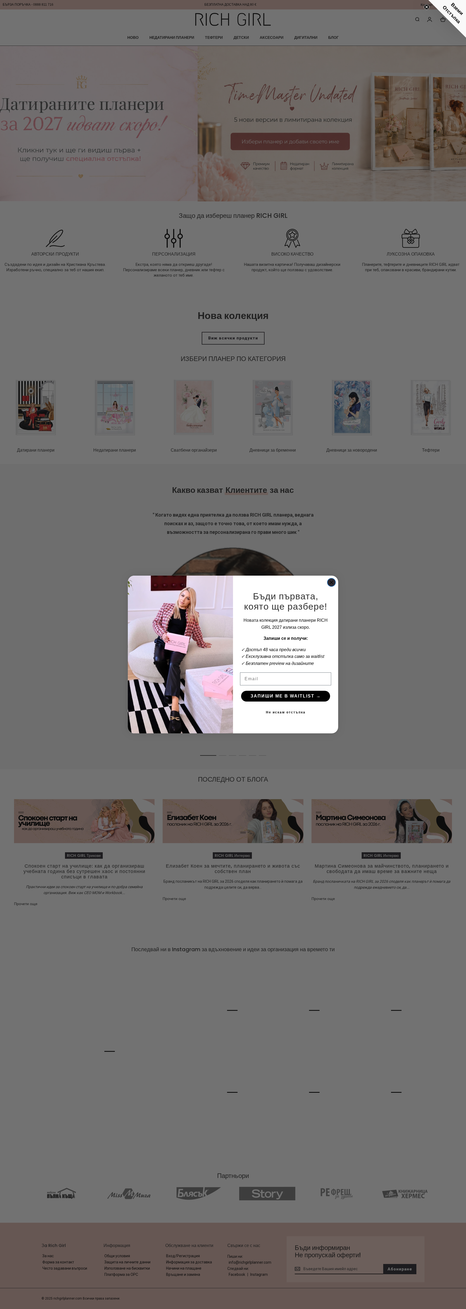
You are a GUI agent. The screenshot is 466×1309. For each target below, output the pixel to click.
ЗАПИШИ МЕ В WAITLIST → (286, 696)
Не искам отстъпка (286, 712)
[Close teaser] (426, 7)
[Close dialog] (331, 582)
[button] (447, 19)
